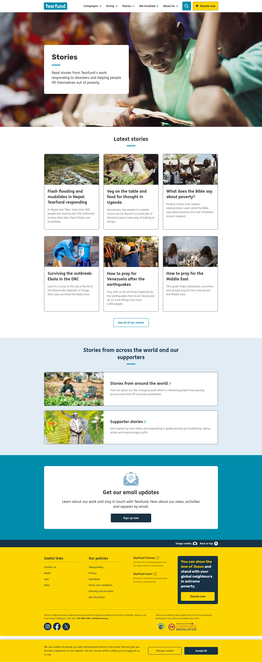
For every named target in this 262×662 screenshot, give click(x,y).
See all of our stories (131, 322)
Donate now (197, 596)
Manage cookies (165, 650)
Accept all (201, 650)
